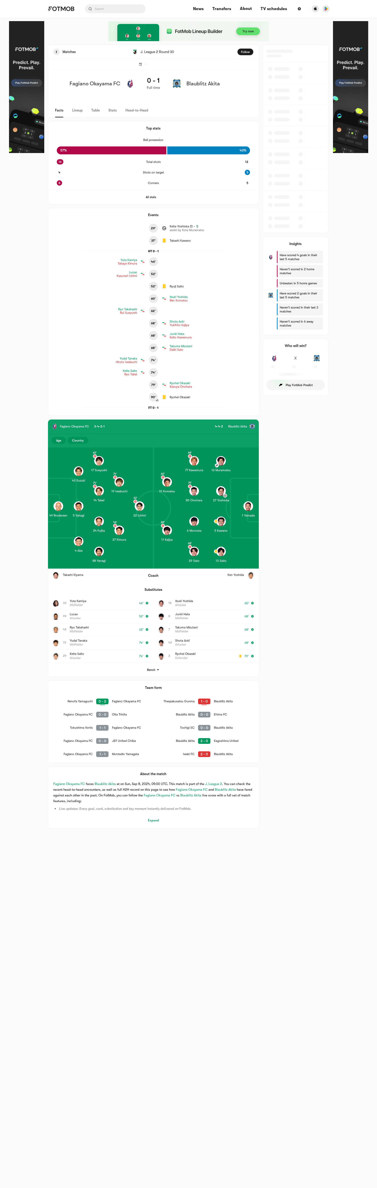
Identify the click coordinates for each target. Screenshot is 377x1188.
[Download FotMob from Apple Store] (315, 8)
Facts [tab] (59, 110)
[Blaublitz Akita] (317, 360)
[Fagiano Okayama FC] (274, 360)
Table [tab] (95, 110)
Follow (245, 52)
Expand (153, 820)
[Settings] (299, 8)
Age (58, 440)
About (246, 8)
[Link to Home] (61, 9)
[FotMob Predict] (26, 87)
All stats (151, 197)
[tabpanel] (188, 436)
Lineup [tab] (77, 110)
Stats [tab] (113, 110)
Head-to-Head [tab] (136, 110)
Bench (151, 670)
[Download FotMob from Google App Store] (325, 8)
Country (78, 440)
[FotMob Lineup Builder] (189, 31)
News (198, 9)
